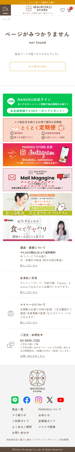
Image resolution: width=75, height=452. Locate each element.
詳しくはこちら (29, 265)
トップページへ (37, 66)
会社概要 (64, 439)
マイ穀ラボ (19, 415)
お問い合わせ (20, 432)
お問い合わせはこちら (32, 356)
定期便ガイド (46, 421)
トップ (6, 19)
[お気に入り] (62, 10)
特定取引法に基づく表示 (19, 439)
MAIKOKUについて (50, 409)
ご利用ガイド (20, 421)
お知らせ (44, 415)
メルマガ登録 (46, 427)
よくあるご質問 (22, 427)
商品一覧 (17, 409)
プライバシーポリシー (45, 439)
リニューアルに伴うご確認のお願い (37, 2)
